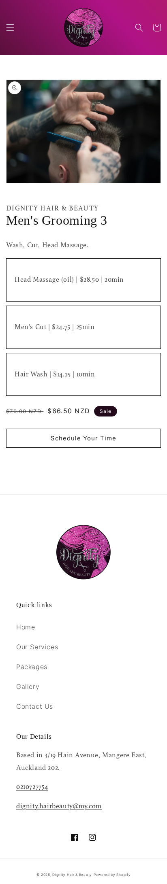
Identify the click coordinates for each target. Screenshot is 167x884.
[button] (10, 27)
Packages (31, 667)
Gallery (27, 686)
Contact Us (34, 706)
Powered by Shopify (112, 875)
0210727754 (32, 786)
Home (25, 627)
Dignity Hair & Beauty (72, 875)
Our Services (37, 647)
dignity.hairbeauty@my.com (59, 806)
